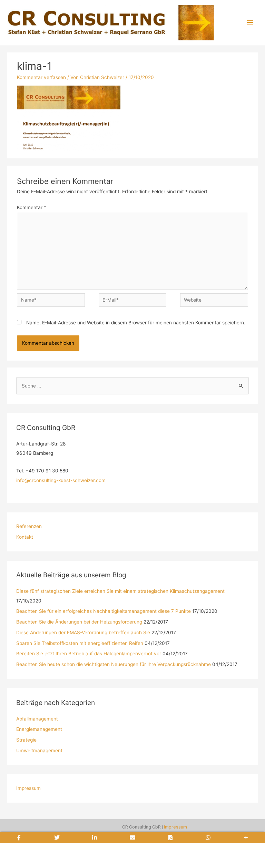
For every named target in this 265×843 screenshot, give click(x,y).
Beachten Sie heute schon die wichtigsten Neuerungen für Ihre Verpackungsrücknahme (113, 664)
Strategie (26, 740)
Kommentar (31, 207)
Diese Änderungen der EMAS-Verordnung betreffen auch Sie (83, 632)
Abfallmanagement (37, 719)
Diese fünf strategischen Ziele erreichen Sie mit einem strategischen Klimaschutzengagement (120, 591)
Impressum (28, 788)
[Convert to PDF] (170, 837)
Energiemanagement (39, 729)
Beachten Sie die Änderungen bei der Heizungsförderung (79, 622)
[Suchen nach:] (132, 386)
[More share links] (246, 837)
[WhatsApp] (208, 837)
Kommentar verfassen (41, 77)
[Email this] (132, 837)
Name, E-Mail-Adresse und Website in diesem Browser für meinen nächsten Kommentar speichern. (135, 322)
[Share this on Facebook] (19, 837)
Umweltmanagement (39, 750)
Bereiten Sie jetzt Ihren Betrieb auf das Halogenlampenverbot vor (88, 653)
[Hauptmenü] (250, 22)
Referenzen (29, 526)
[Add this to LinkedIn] (95, 837)
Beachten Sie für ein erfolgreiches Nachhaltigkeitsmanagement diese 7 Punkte (103, 611)
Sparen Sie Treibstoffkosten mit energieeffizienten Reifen (79, 643)
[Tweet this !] (57, 837)
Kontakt (24, 537)
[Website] (214, 301)
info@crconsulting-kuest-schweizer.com (61, 480)
